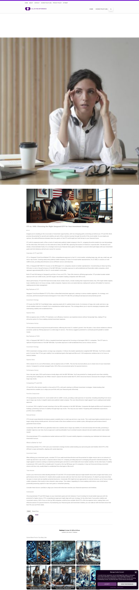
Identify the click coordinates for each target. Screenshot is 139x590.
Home (26, 2)
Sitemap (65, 2)
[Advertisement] (69, 25)
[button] (136, 572)
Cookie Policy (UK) (46, 2)
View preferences (127, 584)
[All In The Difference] (36, 12)
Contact (37, 2)
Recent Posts (35, 511)
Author (28, 511)
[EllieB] (30, 522)
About (31, 2)
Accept (107, 584)
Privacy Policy (120, 587)
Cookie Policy (113, 587)
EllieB (36, 515)
